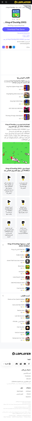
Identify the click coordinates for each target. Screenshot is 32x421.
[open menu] (2, 2)
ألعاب (23, 7)
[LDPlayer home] (22, 2)
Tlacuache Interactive (23, 33)
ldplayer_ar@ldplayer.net (17, 413)
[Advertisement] (16, 62)
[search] (6, 2)
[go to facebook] (29, 364)
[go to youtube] (25, 364)
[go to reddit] (20, 364)
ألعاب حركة (18, 7)
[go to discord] (16, 364)
